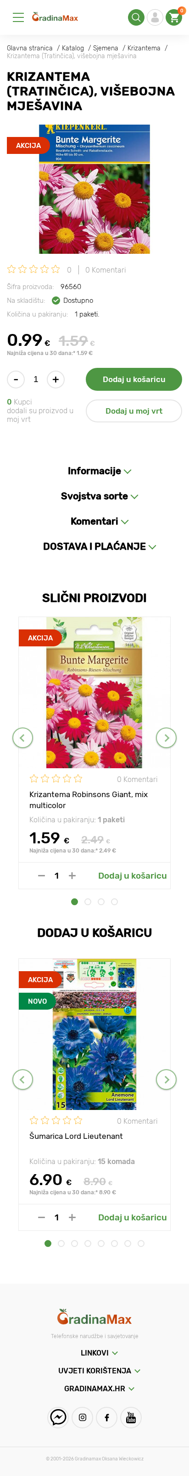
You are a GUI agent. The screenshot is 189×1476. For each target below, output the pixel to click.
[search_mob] (136, 17)
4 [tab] (114, 901)
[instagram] (82, 1417)
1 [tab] (74, 901)
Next (166, 737)
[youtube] (131, 1417)
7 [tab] (127, 1243)
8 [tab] (141, 1243)
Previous (22, 737)
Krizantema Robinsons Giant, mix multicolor (88, 799)
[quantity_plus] (72, 875)
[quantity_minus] (41, 875)
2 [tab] (87, 901)
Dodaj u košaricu (134, 379)
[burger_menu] (18, 17)
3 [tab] (101, 901)
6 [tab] (114, 1243)
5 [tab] (101, 1243)
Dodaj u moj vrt (134, 410)
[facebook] (106, 1417)
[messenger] (58, 1417)
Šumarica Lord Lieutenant (76, 1136)
